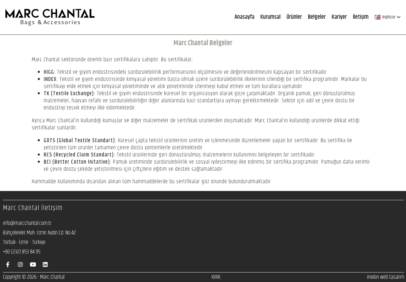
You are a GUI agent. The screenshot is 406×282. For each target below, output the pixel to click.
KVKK (216, 277)
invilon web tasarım (385, 277)
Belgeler (317, 17)
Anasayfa (244, 17)
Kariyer (339, 17)
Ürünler (294, 17)
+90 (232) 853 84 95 (21, 251)
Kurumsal (270, 17)
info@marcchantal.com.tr (27, 223)
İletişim (361, 17)
